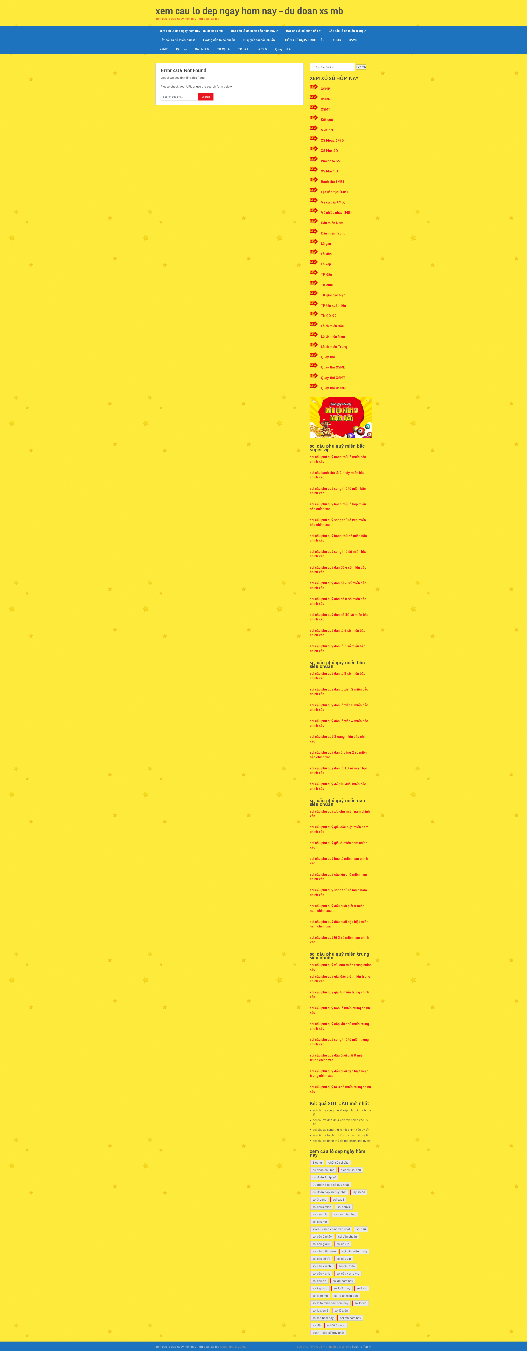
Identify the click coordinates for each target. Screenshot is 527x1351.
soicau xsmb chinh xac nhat (331, 1229)
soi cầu (361, 1229)
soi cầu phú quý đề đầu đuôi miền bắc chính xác (338, 786)
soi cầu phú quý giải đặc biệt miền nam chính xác (339, 829)
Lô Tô (261, 49)
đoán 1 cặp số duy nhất (328, 1332)
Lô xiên (326, 253)
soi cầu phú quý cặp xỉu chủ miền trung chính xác (339, 1026)
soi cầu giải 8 (321, 1244)
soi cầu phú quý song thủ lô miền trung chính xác (339, 1042)
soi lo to (362, 1288)
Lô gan (326, 243)
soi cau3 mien (321, 1207)
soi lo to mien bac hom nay (330, 1303)
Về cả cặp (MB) (333, 202)
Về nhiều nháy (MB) (336, 212)
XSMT (164, 49)
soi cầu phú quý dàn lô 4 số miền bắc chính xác (337, 633)
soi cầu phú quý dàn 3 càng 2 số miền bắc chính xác (338, 755)
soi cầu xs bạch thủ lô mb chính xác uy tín (341, 1135)
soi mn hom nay (350, 1318)
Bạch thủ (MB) (332, 181)
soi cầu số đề (321, 1258)
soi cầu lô (343, 1244)
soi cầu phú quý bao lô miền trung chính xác (340, 1010)
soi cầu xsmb (321, 1273)
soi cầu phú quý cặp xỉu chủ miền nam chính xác (338, 877)
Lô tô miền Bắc (332, 326)
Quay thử (281, 49)
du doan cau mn (323, 1170)
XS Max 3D (329, 171)
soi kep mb (319, 1288)
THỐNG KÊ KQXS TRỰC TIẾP (303, 40)
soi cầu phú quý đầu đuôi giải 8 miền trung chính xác (337, 1057)
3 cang (317, 1162)
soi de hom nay (343, 1281)
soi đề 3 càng (336, 1325)
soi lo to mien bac (346, 1295)
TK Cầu (222, 49)
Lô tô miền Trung (334, 346)
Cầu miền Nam (332, 222)
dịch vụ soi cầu (351, 1170)
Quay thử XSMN (333, 388)
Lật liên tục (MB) (334, 192)
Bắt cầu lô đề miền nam (176, 40)
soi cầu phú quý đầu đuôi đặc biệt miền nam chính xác (339, 924)
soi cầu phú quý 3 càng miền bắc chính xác (339, 739)
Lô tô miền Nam (333, 336)
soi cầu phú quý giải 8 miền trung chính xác (339, 994)
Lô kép (326, 264)
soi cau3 (338, 1199)
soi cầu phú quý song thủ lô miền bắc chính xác (338, 491)
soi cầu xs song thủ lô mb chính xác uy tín (341, 1129)
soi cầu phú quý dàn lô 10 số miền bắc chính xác (339, 770)
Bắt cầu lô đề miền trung (346, 30)
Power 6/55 (330, 161)
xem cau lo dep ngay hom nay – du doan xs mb (249, 10)
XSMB (337, 40)
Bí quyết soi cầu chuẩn (259, 40)
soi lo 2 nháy (342, 1288)
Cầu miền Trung (333, 233)
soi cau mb (319, 1214)
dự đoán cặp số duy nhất (329, 1192)
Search (361, 67)
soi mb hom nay (323, 1318)
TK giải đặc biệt (333, 295)
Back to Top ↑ (362, 1346)
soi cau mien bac (344, 1214)
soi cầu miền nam (324, 1251)
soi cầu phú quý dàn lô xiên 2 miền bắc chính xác (339, 691)
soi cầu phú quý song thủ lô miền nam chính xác (338, 892)
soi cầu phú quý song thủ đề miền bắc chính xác (338, 554)
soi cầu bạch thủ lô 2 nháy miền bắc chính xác (337, 475)
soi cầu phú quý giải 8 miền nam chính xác (338, 845)
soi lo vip (360, 1303)
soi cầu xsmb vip (348, 1273)
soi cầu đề (319, 1281)
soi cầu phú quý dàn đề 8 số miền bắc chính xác (338, 601)
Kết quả (181, 49)
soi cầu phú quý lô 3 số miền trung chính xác (340, 1089)
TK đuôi (327, 285)
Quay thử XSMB (333, 367)
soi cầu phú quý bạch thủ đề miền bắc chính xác (338, 538)
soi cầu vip (344, 1258)
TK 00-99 (329, 315)
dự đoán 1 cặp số (324, 1177)
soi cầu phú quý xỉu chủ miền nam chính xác (340, 814)
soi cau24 (343, 1207)
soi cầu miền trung (354, 1251)
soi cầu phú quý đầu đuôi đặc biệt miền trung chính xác (339, 1073)
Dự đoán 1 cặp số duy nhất (330, 1184)
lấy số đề (359, 1192)
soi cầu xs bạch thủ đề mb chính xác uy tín (342, 1140)
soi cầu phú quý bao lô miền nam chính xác (339, 861)
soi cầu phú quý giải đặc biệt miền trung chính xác (340, 979)
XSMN (353, 40)
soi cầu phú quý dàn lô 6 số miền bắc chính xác (337, 648)
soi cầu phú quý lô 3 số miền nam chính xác (339, 940)
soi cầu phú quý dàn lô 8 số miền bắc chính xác (337, 676)
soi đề (316, 1325)
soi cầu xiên (347, 1266)
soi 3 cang (319, 1199)
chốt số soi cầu (338, 1162)
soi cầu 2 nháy (322, 1236)
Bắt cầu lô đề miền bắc (302, 30)
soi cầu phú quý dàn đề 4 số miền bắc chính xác (338, 570)
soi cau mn (319, 1221)
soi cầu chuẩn (347, 1236)
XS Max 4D (329, 150)
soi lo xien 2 (320, 1310)
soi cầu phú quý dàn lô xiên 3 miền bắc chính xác (339, 707)
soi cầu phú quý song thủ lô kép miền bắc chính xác (338, 522)
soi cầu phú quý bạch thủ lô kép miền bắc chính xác (338, 506)
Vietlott (200, 49)
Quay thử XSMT (333, 377)
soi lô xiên (341, 1310)
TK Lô (242, 49)
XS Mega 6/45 (332, 140)
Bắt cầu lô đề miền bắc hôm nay (253, 30)
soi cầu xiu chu (322, 1266)
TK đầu (326, 274)
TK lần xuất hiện (333, 305)
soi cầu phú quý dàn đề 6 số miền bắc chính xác (338, 585)
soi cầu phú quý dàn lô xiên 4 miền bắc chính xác (339, 723)
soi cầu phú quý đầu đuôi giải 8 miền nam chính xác (337, 908)
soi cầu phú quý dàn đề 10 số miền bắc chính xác (339, 617)
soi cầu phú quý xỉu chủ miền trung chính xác (341, 967)
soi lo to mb (320, 1295)
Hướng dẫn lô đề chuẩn (219, 40)
